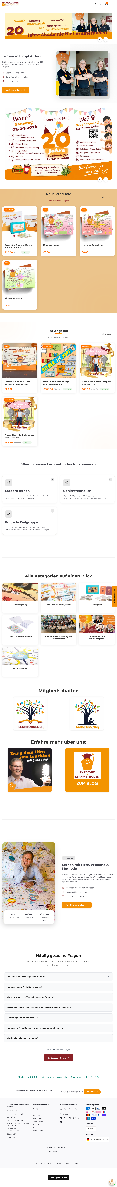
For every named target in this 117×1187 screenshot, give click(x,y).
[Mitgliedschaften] (30, 713)
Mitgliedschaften (13, 1137)
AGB (35, 1112)
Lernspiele (11, 1117)
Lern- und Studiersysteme (17, 1114)
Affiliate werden (52, 1151)
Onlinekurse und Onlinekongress (13, 1130)
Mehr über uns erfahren (75, 905)
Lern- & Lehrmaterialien (16, 1120)
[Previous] (100, 39)
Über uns (36, 1128)
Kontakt (36, 1124)
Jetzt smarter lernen (14, 90)
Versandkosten (39, 1131)
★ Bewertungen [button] (114, 596)
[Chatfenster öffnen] (112, 1182)
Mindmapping (12, 1111)
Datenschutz (38, 1118)
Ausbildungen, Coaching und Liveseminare (18, 1124)
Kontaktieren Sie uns (57, 1058)
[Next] (105, 39)
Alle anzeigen (107, 197)
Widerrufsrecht (39, 1121)
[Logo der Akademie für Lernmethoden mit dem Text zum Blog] (87, 770)
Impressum (37, 1115)
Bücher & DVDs (12, 1134)
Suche (35, 1109)
